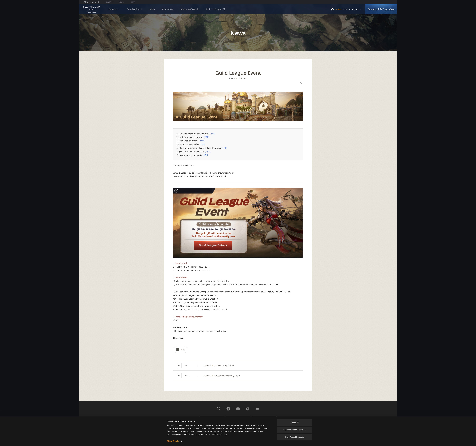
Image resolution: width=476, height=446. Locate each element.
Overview (112, 9)
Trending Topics (134, 9)
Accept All (294, 422)
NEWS (121, 2)
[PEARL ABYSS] (91, 2)
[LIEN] (206, 137)
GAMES (108, 2)
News (152, 9)
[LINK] (212, 133)
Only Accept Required (294, 437)
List (183, 349)
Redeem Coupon (214, 9)
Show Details (173, 441)
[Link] (224, 148)
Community (167, 9)
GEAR (133, 2)
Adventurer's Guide (189, 9)
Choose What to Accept (293, 430)
